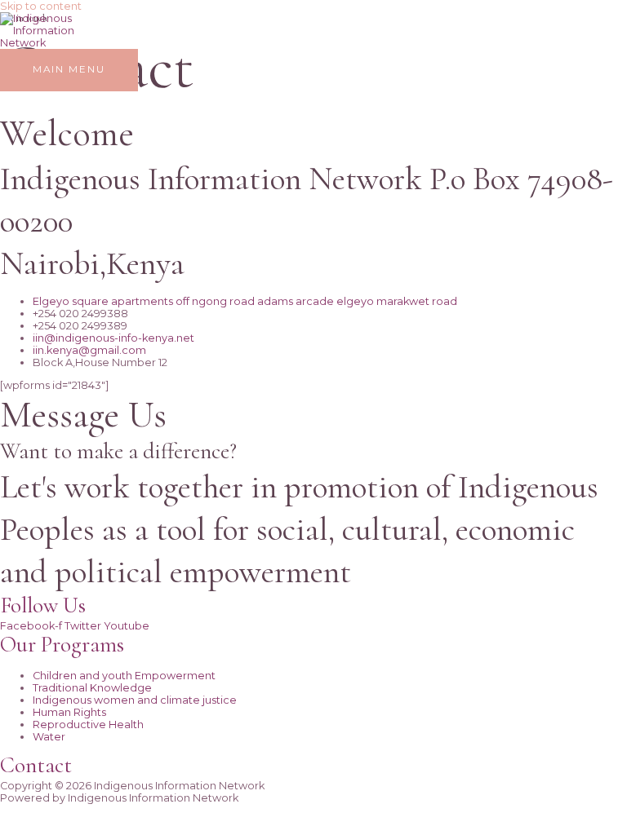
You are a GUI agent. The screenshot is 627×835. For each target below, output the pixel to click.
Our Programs (62, 644)
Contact (36, 765)
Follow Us (43, 605)
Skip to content (41, 6)
